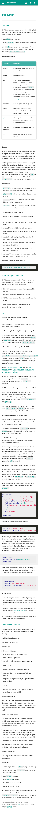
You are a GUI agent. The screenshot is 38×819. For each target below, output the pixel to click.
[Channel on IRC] (31, 2)
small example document (15, 367)
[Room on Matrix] (26, 2)
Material (9, 806)
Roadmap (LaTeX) (19, 610)
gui (4, 118)
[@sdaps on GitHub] (35, 2)
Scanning (16, 99)
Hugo (18, 804)
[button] (2, 2)
